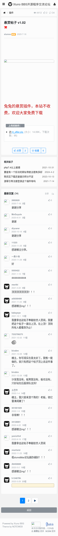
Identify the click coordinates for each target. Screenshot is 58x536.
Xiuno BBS (19, 523)
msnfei (15, 284)
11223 (14, 242)
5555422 (15, 270)
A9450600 (16, 463)
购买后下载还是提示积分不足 (18, 176)
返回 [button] (29, 510)
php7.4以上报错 (12, 167)
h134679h (16, 478)
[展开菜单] (3, 4)
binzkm (15, 350)
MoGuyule (17, 214)
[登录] (54, 4)
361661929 (17, 407)
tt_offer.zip (18, 132)
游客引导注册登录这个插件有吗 (20, 181)
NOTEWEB (17, 526)
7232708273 (17, 334)
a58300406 (17, 298)
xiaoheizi (16, 450)
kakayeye (16, 312)
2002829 (15, 200)
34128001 (16, 421)
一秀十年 (16, 256)
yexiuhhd (16, 436)
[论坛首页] (4, 12)
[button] (47, 193)
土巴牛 (15, 390)
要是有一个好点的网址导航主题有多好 (23, 172)
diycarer (16, 228)
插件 (11, 12)
